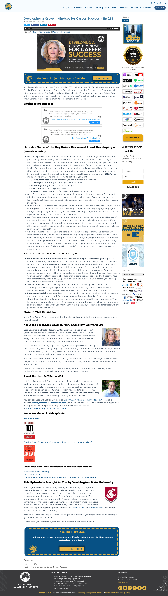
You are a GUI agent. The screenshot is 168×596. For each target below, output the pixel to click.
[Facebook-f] (163, 2)
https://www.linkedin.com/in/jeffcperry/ (82, 400)
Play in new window (41, 32)
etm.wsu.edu (79, 507)
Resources (123, 8)
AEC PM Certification (73, 8)
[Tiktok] (165, 2)
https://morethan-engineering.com (49, 403)
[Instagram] (157, 2)
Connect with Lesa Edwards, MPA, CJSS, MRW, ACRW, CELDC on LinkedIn (60, 477)
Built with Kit (133, 187)
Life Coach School (32, 474)
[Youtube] (154, 2)
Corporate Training (94, 8)
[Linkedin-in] (120, 588)
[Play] (26, 29)
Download (57, 32)
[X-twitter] (160, 2)
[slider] (116, 28)
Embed (66, 32)
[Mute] (113, 29)
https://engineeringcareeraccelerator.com (46, 408)
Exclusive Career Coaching (36, 471)
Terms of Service (111, 593)
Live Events (110, 8)
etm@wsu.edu (95, 507)
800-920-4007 (123, 582)
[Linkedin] (151, 2)
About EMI (136, 8)
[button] (27, 25)
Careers (147, 8)
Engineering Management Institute (89, 593)
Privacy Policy (124, 593)
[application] (72, 29)
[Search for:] (133, 17)
